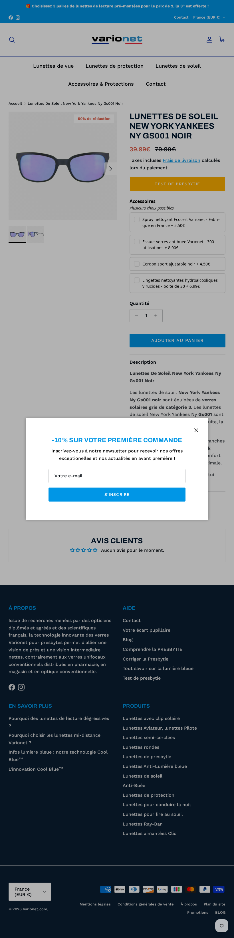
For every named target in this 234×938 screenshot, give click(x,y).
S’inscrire (117, 494)
